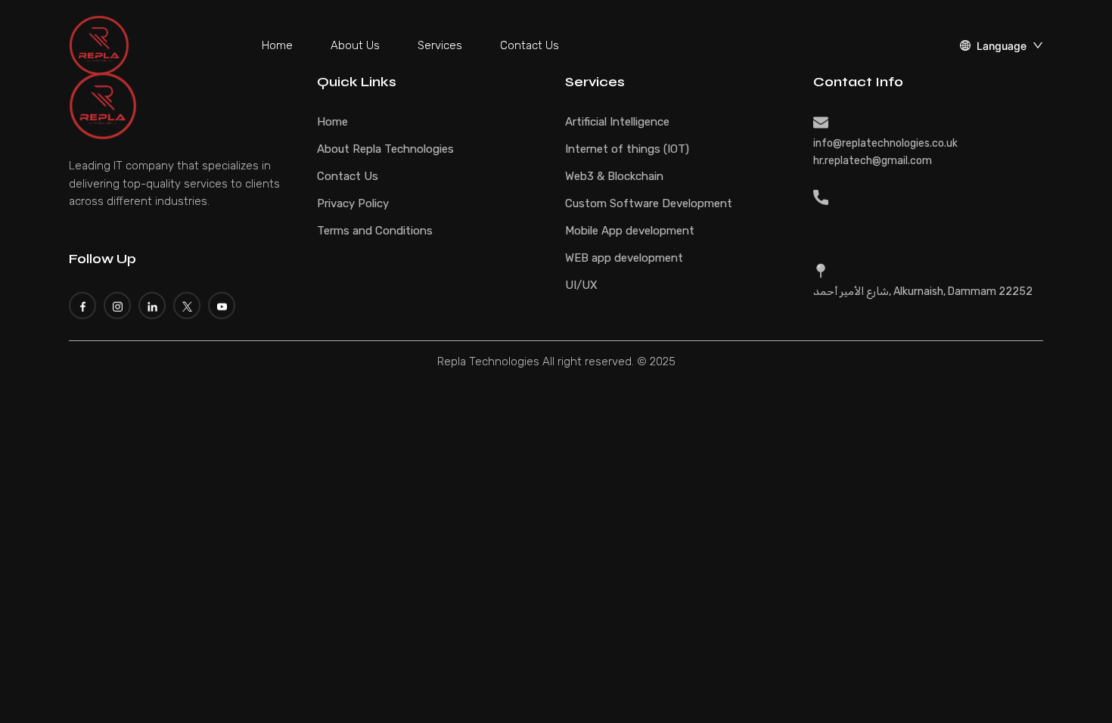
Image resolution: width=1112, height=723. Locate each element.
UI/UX (581, 285)
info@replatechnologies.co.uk (885, 143)
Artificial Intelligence (617, 122)
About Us (355, 45)
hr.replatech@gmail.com (872, 160)
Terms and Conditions (375, 230)
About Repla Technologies (385, 149)
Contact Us (529, 45)
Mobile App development (629, 230)
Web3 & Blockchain (614, 176)
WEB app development (624, 258)
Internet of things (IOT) (627, 149)
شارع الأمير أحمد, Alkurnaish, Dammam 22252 (923, 291)
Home (277, 45)
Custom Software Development (648, 203)
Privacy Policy (353, 203)
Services (440, 45)
